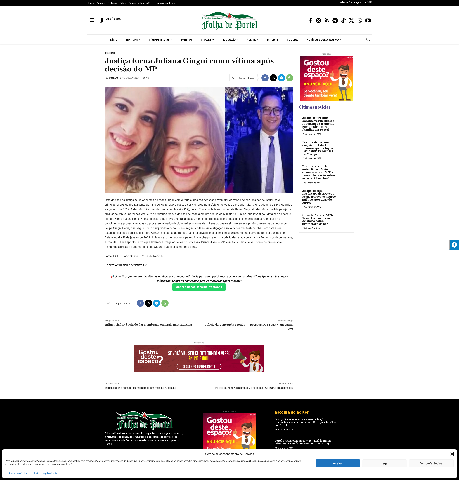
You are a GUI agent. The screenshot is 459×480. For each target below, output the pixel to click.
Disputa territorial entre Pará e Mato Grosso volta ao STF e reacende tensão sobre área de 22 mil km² (318, 172)
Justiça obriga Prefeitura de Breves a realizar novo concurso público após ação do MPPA (319, 196)
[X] (351, 21)
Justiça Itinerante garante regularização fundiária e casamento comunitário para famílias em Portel (318, 123)
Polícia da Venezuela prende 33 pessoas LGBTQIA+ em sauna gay (249, 326)
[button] (452, 454)
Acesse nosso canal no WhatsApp (199, 287)
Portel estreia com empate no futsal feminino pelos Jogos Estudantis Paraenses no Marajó (317, 148)
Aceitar (338, 463)
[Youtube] (368, 21)
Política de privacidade (45, 473)
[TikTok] (343, 21)
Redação (113, 77)
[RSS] (327, 21)
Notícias (109, 53)
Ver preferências (431, 463)
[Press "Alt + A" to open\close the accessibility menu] (454, 245)
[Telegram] (335, 21)
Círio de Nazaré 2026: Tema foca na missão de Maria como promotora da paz (318, 219)
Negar (385, 463)
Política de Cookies (19, 473)
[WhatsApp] (360, 21)
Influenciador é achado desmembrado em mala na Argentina (148, 324)
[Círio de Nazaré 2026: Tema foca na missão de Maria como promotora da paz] (344, 219)
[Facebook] (310, 21)
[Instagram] (318, 21)
